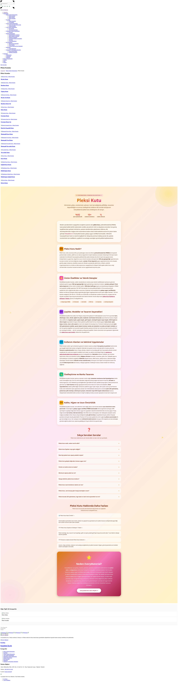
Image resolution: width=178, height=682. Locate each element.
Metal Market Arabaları (14, 36)
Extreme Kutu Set (6, 122)
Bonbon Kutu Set (6, 103)
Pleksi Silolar (12, 17)
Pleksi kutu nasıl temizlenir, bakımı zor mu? (71, 485)
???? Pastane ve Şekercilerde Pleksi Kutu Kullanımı (72, 540)
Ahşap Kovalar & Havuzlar (15, 24)
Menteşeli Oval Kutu (7, 140)
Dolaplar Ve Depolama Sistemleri (13, 49)
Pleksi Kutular (12, 16)
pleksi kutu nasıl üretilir (68, 332)
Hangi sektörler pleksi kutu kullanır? (69, 479)
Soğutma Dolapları (13, 52)
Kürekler (11, 39)
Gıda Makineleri (12, 48)
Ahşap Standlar (12, 26)
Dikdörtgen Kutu (6, 170)
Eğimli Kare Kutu (6, 164)
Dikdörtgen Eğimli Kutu (8, 177)
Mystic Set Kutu (5, 97)
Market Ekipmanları (10, 33)
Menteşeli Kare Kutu (7, 134)
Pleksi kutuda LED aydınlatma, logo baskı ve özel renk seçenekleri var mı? (79, 496)
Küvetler (11, 32)
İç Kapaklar (11, 22)
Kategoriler (5, 13)
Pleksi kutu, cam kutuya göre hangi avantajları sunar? (74, 491)
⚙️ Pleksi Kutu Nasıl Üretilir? (67, 515)
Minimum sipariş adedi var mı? (67, 473)
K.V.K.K (5, 679)
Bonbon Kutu (5, 85)
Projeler (5, 60)
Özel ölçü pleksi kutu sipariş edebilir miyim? (71, 455)
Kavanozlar (11, 28)
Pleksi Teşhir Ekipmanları (11, 14)
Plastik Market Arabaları (14, 34)
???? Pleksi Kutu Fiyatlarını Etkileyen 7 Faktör (71, 527)
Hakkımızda (8, 55)
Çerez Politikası (6, 680)
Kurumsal (5, 53)
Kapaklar (8, 19)
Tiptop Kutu (4, 91)
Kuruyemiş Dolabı (13, 51)
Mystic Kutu (4, 79)
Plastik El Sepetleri (13, 37)
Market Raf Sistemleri (13, 43)
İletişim (5, 62)
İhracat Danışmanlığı (7, 58)
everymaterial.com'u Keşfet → (89, 590)
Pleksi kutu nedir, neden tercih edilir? (69, 443)
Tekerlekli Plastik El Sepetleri (15, 38)
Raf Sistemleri (9, 42)
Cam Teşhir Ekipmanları (11, 27)
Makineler (8, 47)
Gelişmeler (8, 56)
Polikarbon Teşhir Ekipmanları (13, 31)
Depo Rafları (12, 44)
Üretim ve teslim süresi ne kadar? (68, 467)
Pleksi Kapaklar (12, 21)
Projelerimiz (3, 628)
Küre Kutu (4, 109)
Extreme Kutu (5, 116)
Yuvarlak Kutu (5, 152)
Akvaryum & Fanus (13, 29)
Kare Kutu (4, 158)
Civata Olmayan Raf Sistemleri (16, 46)
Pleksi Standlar (12, 18)
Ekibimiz (8, 57)
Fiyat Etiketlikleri (12, 41)
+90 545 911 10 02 (8, 669)
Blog (4, 61)
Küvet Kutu (4, 183)
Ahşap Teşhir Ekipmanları (12, 23)
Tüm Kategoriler (4, 627)
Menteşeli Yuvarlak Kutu (8, 146)
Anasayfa (5, 12)
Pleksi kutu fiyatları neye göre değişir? (69, 449)
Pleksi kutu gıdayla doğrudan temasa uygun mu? (72, 461)
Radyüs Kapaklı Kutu (7, 128)
